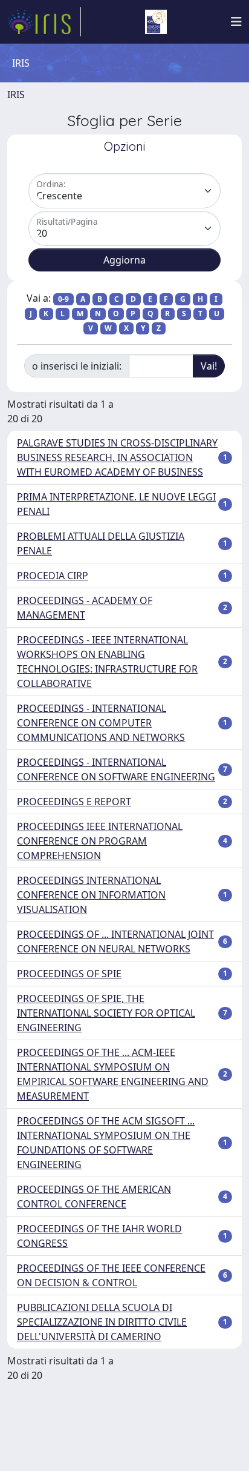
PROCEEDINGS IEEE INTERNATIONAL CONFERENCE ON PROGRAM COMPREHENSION (100, 841)
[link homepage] (44, 21)
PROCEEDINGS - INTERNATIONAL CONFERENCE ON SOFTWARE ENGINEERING (116, 769)
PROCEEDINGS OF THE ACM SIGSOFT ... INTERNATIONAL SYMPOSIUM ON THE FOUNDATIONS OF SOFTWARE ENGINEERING (106, 1142)
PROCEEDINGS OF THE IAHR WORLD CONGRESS (99, 1236)
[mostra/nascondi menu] (236, 22)
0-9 (63, 299)
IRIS (16, 94)
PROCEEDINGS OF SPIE (69, 973)
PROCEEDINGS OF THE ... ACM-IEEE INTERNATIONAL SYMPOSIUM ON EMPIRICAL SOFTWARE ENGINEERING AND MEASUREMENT (113, 1074)
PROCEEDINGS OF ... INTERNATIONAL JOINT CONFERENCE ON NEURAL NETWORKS (115, 941)
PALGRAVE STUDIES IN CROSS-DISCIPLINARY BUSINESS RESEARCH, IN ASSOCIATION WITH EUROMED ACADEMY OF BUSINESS (117, 457)
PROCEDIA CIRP (52, 575)
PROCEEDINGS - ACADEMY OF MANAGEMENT (84, 608)
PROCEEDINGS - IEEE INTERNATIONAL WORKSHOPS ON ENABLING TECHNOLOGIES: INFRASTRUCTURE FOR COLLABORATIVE (107, 661)
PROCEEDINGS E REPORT (74, 801)
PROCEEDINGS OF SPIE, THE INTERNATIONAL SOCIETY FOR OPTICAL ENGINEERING (106, 1013)
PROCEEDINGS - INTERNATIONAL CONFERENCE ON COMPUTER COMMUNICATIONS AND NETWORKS (101, 723)
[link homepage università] (155, 21)
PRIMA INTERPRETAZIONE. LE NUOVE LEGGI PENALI (116, 504)
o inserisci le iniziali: (76, 366)
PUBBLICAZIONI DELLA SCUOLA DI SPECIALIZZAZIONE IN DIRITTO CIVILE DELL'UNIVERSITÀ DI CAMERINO (102, 1322)
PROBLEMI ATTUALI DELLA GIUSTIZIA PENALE (100, 543)
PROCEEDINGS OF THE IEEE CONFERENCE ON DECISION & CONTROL (111, 1275)
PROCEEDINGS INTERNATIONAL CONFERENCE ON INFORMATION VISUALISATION (91, 895)
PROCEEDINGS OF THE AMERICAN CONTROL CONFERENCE (94, 1196)
